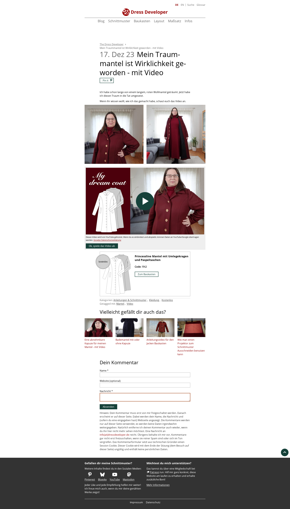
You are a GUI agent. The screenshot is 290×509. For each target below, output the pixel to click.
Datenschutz (153, 502)
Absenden (108, 406)
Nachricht (106, 391)
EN (182, 5)
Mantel (120, 303)
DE (176, 5)
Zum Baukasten (146, 274)
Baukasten (142, 21)
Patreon (154, 472)
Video (130, 303)
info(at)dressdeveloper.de (114, 434)
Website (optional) (110, 381)
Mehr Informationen (158, 485)
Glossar (201, 5)
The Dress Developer (112, 44)
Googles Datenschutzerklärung (107, 240)
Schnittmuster (119, 21)
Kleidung (154, 300)
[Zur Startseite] (145, 12)
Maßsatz (174, 21)
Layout (159, 21)
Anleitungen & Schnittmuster (130, 300)
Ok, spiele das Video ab (102, 246)
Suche (190, 5)
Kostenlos (167, 300)
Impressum (136, 502)
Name (104, 370)
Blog (101, 21)
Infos (188, 21)
